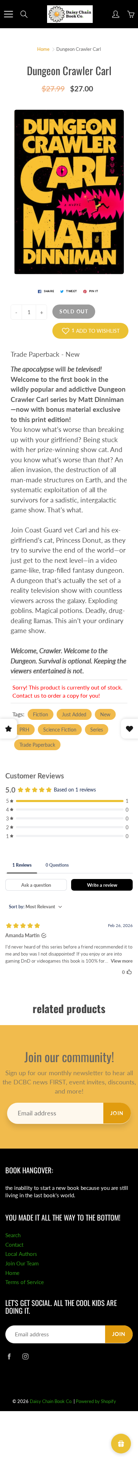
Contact (14, 1245)
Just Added (74, 714)
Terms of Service (24, 1282)
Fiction (40, 714)
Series (96, 730)
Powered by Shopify (96, 1401)
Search (13, 1235)
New (105, 714)
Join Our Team (22, 1263)
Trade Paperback (37, 745)
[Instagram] (25, 1356)
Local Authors (21, 1254)
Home (43, 49)
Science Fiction (59, 730)
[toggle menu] (8, 14)
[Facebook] (9, 1356)
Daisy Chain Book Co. (51, 1401)
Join (117, 1113)
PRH (24, 730)
